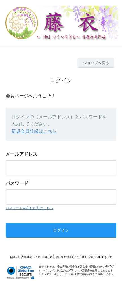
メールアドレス (21, 154)
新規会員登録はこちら (34, 131)
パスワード (17, 183)
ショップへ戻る (96, 63)
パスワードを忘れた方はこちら (29, 208)
